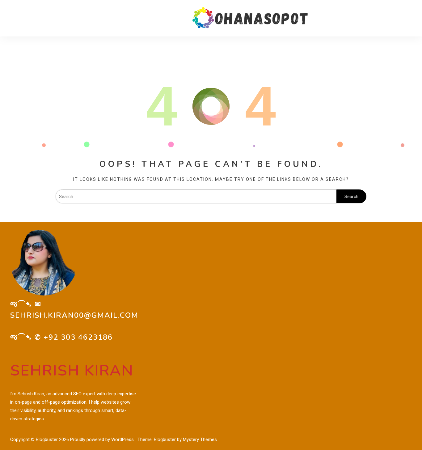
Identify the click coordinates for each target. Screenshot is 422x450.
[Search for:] (196, 196)
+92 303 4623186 (78, 337)
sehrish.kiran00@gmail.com (74, 315)
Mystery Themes (200, 439)
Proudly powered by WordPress (102, 439)
